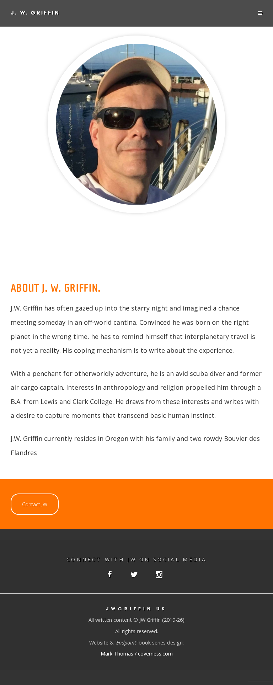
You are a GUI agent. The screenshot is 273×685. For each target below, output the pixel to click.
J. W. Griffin (35, 13)
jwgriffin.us (136, 608)
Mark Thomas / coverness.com (137, 653)
